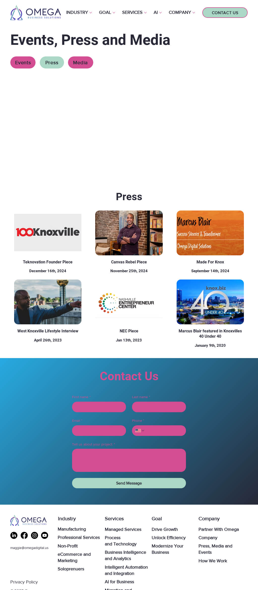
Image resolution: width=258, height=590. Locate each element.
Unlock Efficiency (169, 537)
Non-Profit (68, 545)
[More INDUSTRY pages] (90, 12)
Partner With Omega (219, 529)
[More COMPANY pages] (193, 12)
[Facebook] (24, 535)
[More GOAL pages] (114, 12)
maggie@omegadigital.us (29, 548)
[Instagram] (34, 535)
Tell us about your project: (93, 444)
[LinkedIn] (13, 535)
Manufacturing (72, 529)
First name (81, 397)
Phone (138, 421)
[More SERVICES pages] (145, 12)
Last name (141, 397)
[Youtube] (44, 535)
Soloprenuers (71, 568)
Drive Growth (165, 529)
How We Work (213, 560)
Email (77, 421)
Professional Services (79, 537)
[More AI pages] (160, 12)
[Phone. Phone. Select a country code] (140, 431)
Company (208, 537)
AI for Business (119, 581)
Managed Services (123, 529)
